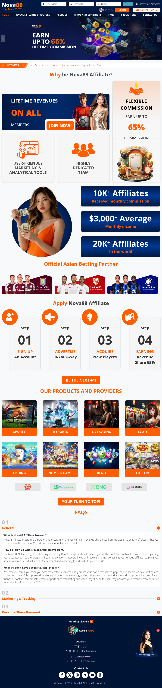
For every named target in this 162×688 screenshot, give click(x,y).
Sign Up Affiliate (146, 9)
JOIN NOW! (60, 125)
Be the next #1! (81, 380)
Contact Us (150, 14)
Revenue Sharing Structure (33, 14)
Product (62, 14)
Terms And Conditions (88, 14)
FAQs (111, 14)
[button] (3, 38)
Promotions (128, 14)
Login (122, 9)
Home (5, 14)
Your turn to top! (81, 501)
